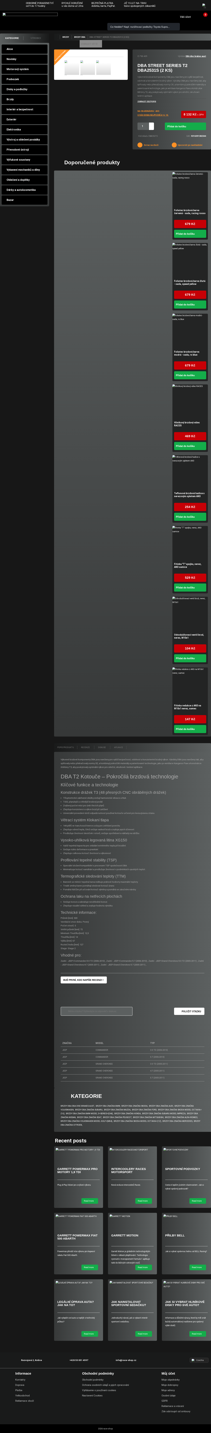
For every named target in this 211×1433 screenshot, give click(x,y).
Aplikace (118, 747)
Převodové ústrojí (18, 149)
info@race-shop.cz (126, 1360)
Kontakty (20, 1379)
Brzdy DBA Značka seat (89, 1117)
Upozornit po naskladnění (189, 145)
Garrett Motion (124, 1235)
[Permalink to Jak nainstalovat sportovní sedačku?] (132, 1283)
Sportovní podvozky (182, 1169)
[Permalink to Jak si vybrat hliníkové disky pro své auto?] (186, 1285)
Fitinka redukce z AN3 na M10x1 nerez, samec (187, 707)
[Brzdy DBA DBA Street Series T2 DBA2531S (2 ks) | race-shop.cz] (72, 67)
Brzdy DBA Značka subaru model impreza (164, 1113)
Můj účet (168, 1373)
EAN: (188, 136)
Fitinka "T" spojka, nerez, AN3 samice (187, 565)
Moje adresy (168, 1390)
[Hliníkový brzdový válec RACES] (190, 402)
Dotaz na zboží (150, 145)
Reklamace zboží (24, 1400)
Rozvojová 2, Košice (31, 1360)
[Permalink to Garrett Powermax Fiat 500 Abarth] (78, 1216)
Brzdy (10, 99)
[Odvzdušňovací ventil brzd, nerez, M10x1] (190, 614)
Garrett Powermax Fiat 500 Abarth (77, 1237)
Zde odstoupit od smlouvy (176, 1411)
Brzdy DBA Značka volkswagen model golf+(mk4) (86, 1121)
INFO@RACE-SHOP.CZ (84, 17)
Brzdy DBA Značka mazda (117, 1110)
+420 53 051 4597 (75, 17)
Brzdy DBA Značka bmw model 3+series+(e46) (89, 1113)
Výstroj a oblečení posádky (23, 139)
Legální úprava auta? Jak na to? (75, 1303)
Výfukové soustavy (18, 159)
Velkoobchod (22, 1395)
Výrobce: (181, 56)
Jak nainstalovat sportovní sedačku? (128, 1303)
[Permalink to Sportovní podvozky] (186, 1150)
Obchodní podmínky (92, 1379)
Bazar (10, 200)
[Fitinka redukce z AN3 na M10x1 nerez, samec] (190, 685)
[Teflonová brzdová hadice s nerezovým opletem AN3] (190, 473)
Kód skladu (143, 136)
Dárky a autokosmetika (21, 189)
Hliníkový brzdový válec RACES (187, 424)
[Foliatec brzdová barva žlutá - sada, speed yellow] (190, 260)
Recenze (85, 747)
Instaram (188, 6)
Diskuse (102, 747)
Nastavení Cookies (92, 1395)
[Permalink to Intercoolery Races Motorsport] (132, 1150)
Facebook (182, 6)
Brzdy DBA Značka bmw (108, 1106)
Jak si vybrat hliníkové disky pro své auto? (185, 1303)
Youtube (195, 6)
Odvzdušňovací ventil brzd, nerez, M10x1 (189, 636)
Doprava (19, 1385)
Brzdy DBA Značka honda (127, 1113)
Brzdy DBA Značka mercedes (177, 1121)
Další (113, 68)
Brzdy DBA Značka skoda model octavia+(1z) (137, 1121)
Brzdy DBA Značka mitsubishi (148, 1117)
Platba (18, 1390)
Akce (10, 49)
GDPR (165, 1400)
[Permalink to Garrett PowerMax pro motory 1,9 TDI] (78, 1150)
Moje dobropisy (170, 1385)
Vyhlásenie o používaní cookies (99, 1390)
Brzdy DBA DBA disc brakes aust (77, 1106)
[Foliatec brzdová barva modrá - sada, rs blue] (190, 331)
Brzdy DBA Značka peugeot (117, 1117)
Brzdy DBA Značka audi (161, 1106)
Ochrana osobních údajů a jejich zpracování (105, 1385)
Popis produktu (65, 747)
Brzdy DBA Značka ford (144, 1110)
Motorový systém (18, 69)
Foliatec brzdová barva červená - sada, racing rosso (190, 212)
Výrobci (35, 38)
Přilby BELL (175, 1235)
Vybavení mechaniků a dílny (23, 169)
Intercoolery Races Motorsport (128, 1170)
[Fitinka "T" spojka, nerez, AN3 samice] (190, 543)
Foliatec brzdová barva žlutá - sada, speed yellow (189, 282)
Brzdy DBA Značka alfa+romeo (181, 1117)
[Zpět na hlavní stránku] (57, 37)
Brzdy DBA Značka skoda (134, 1106)
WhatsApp (93, 17)
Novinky (11, 59)
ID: (138, 56)
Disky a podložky (17, 89)
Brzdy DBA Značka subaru (89, 1110)
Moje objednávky (171, 1379)
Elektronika (14, 129)
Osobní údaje (169, 1395)
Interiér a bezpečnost (20, 109)
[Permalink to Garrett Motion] (132, 1216)
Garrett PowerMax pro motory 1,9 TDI (77, 1170)
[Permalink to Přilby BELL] (186, 1216)
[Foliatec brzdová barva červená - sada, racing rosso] (190, 190)
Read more (89, 1201)
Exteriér (11, 119)
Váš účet (185, 16)
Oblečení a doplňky (18, 179)
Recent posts (71, 1140)
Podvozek (13, 79)
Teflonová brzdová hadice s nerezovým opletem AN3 (189, 495)
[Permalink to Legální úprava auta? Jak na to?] (78, 1283)
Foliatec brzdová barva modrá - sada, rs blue (186, 353)
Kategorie (12, 38)
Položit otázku (191, 1011)
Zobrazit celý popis (146, 101)
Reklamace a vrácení (173, 1406)
